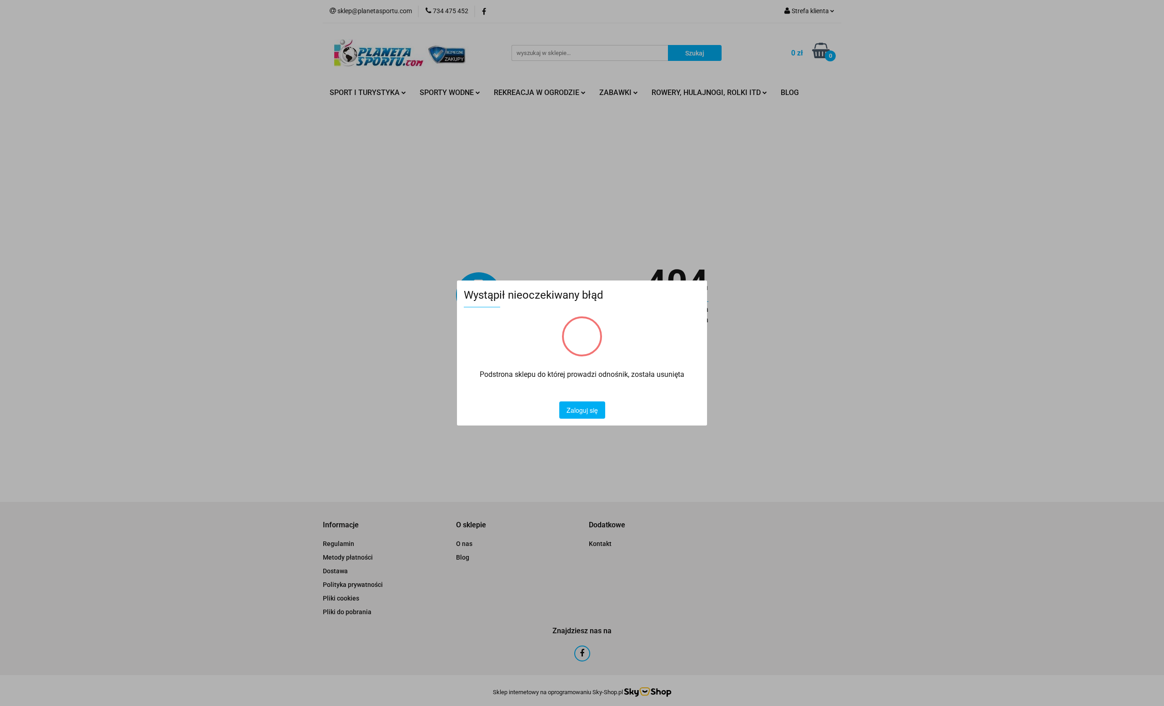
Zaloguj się (582, 410)
